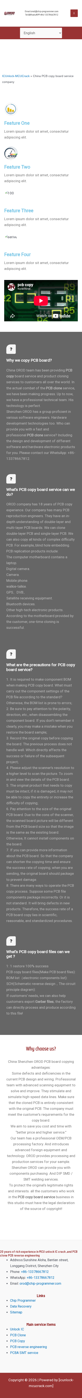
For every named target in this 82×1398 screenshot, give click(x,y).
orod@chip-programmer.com (40, 1284)
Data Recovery (21, 1306)
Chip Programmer (23, 1301)
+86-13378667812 (34, 1272)
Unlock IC (17, 1329)
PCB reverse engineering (28, 1347)
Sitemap (16, 1312)
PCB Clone (18, 1335)
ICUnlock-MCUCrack (16, 76)
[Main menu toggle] (74, 13)
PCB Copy (17, 1341)
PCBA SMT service (24, 1353)
